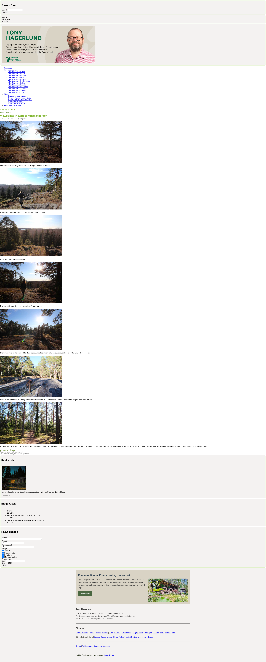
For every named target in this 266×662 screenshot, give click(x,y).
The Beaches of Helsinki (17, 75)
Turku (162, 633)
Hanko (98, 633)
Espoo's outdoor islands (17, 96)
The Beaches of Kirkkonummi (19, 81)
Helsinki (105, 633)
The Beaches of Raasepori (18, 87)
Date (4, 561)
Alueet (4, 541)
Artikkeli (7, 551)
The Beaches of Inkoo (16, 77)
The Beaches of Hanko (16, 74)
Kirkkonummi (126, 633)
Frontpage (8, 68)
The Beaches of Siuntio (17, 88)
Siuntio (156, 633)
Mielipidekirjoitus (10, 557)
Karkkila (117, 633)
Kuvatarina (8, 555)
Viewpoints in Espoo (15, 102)
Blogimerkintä (9, 553)
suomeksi (5, 17)
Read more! (6, 495)
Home (2, 112)
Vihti (173, 633)
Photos (6, 94)
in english (5, 21)
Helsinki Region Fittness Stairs (19, 98)
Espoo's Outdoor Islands (103, 637)
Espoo (92, 633)
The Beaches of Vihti (16, 92)
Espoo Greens (109, 655)
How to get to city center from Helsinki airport (23, 515)
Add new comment (7, 452)
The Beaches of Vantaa (17, 90)
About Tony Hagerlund (12, 105)
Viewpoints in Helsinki (16, 103)
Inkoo (111, 633)
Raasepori (148, 633)
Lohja (135, 633)
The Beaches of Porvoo (17, 85)
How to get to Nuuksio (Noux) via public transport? (25, 520)
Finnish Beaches (10, 70)
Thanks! (10, 511)
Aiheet (4, 537)
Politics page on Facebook (92, 646)
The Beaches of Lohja (16, 83)
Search (5, 10)
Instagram (106, 646)
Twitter (78, 646)
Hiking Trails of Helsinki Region (20, 100)
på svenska (6, 19)
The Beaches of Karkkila (17, 79)
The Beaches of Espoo (16, 72)
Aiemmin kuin (7, 559)
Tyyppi (4, 549)
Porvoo (140, 633)
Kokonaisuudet (7, 545)
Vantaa (168, 633)
